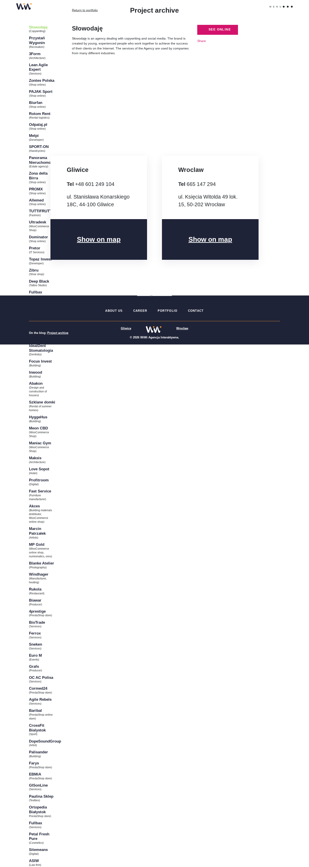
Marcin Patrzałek (37, 531)
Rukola (35, 589)
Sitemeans (38, 849)
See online (219, 29)
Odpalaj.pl (38, 124)
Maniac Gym (40, 443)
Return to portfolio (85, 10)
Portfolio (168, 310)
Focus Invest (40, 361)
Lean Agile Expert (38, 67)
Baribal (35, 710)
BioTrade (37, 622)
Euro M (35, 655)
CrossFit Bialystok (37, 727)
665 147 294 (201, 184)
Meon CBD (38, 428)
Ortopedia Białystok (38, 809)
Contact (196, 310)
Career (140, 310)
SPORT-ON (39, 146)
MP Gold (36, 544)
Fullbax (35, 823)
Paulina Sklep (41, 796)
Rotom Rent (39, 113)
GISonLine (38, 785)
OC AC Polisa (41, 677)
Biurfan (35, 102)
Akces (34, 506)
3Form (34, 54)
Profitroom (39, 480)
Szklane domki (42, 402)
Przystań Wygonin (37, 40)
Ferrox (35, 633)
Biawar (35, 600)
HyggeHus (38, 417)
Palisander (38, 752)
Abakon (36, 383)
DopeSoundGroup (42, 741)
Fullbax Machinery (38, 294)
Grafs (34, 666)
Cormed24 (38, 688)
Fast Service (40, 491)
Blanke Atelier (41, 563)
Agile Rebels (40, 699)
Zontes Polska (41, 80)
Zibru (33, 270)
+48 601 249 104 (94, 184)
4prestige (37, 611)
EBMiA (35, 774)
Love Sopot (39, 469)
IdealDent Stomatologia (41, 348)
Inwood (35, 372)
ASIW (34, 860)
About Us (114, 310)
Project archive (57, 333)
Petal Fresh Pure (39, 836)
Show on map (99, 239)
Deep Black (39, 281)
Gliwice (126, 328)
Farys (34, 763)
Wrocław (182, 328)
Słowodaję (38, 27)
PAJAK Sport (40, 91)
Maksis (35, 458)
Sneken (35, 644)
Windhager (38, 574)
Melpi (34, 135)
